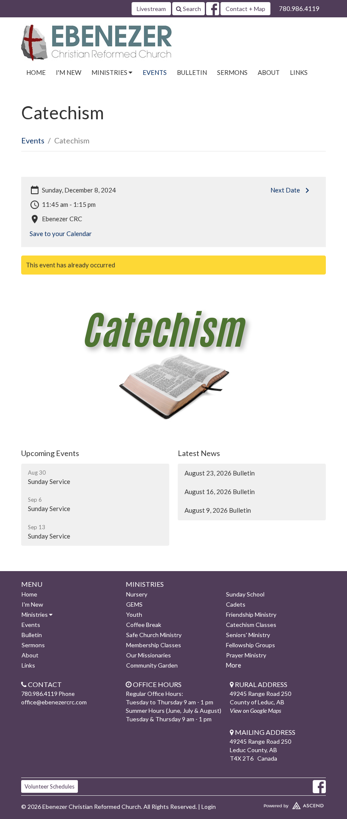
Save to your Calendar (61, 233)
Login (208, 806)
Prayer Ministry (246, 655)
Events (155, 72)
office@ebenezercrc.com (54, 702)
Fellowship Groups (250, 645)
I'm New (68, 72)
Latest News (199, 453)
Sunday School (245, 594)
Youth (134, 614)
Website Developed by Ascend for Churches (278, 804)
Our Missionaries (148, 655)
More (233, 665)
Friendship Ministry (251, 614)
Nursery (136, 594)
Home (36, 72)
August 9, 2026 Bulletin (218, 510)
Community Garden (152, 665)
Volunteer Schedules (49, 786)
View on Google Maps (255, 710)
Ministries (35, 614)
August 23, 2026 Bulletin (220, 473)
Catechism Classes (251, 624)
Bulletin (192, 72)
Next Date (285, 190)
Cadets (235, 604)
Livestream (151, 8)
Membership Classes (153, 645)
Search (191, 8)
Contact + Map (245, 8)
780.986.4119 (299, 8)
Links (299, 72)
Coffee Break (143, 624)
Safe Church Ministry (154, 634)
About (269, 72)
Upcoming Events (50, 453)
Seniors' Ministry (248, 634)
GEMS (134, 604)
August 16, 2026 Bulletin (220, 491)
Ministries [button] (110, 72)
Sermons (232, 72)
